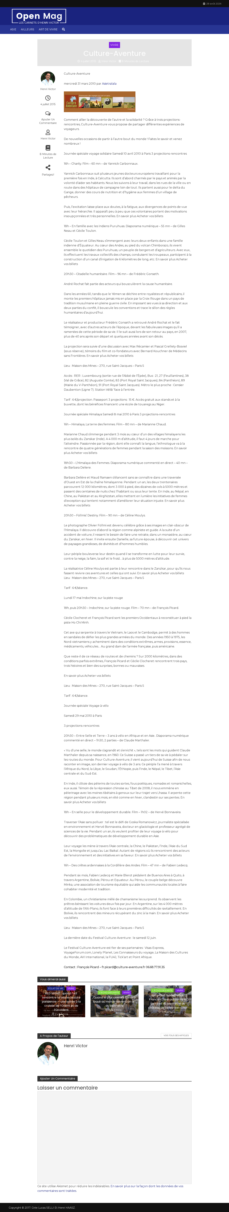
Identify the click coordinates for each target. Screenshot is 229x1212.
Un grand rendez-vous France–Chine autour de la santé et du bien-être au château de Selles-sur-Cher (167, 1001)
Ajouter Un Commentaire (48, 121)
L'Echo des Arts (109, 992)
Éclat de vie (55, 988)
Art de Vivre (48, 29)
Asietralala (109, 83)
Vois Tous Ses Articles (176, 1035)
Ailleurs (27, 29)
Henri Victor (108, 61)
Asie (13, 29)
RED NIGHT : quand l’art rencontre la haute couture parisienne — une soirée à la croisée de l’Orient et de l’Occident (61, 1001)
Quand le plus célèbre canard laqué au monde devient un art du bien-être (114, 1001)
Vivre (114, 45)
